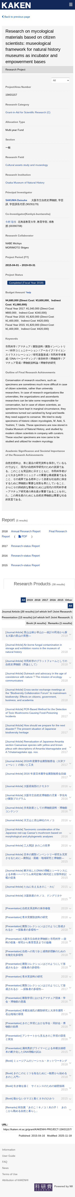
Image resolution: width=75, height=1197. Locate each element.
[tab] (39, 584)
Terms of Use (9, 1174)
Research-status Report (25, 546)
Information (8, 1149)
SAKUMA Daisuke (16, 200)
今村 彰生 (10, 221)
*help (28, 292)
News (5, 1168)
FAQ (4, 1161)
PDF (24, 536)
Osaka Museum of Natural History (24, 182)
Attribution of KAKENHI (15, 1180)
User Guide (8, 1155)
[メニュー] (70, 4)
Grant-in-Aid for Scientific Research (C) (27, 112)
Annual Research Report (25, 531)
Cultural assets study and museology (26, 165)
